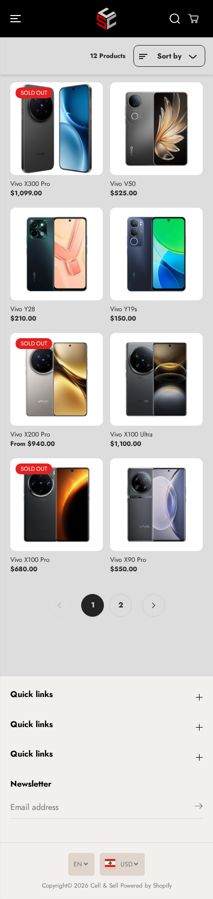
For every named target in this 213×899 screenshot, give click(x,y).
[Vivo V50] (156, 128)
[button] (16, 19)
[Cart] (193, 18)
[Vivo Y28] (56, 254)
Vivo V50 (122, 184)
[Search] (174, 18)
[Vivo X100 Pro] (56, 504)
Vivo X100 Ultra (131, 435)
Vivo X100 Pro (30, 560)
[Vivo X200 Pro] (56, 379)
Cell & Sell (104, 885)
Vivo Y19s (123, 310)
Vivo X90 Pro (128, 560)
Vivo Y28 (22, 310)
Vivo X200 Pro (30, 435)
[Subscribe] (199, 808)
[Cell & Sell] (106, 19)
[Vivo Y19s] (156, 254)
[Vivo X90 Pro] (156, 504)
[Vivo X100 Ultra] (156, 379)
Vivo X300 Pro (30, 184)
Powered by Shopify (146, 885)
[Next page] (153, 605)
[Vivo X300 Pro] (56, 128)
